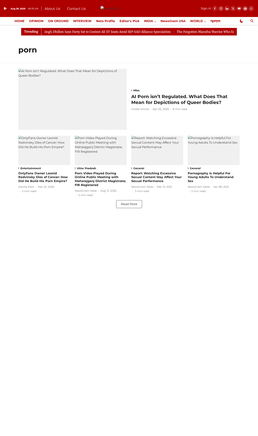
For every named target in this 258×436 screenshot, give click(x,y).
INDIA (148, 21)
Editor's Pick (129, 21)
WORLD (196, 21)
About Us (52, 9)
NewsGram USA (173, 21)
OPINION (36, 21)
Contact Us (76, 9)
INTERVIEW (82, 21)
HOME (20, 21)
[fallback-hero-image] (72, 99)
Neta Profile (105, 21)
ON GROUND (58, 21)
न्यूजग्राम (215, 21)
